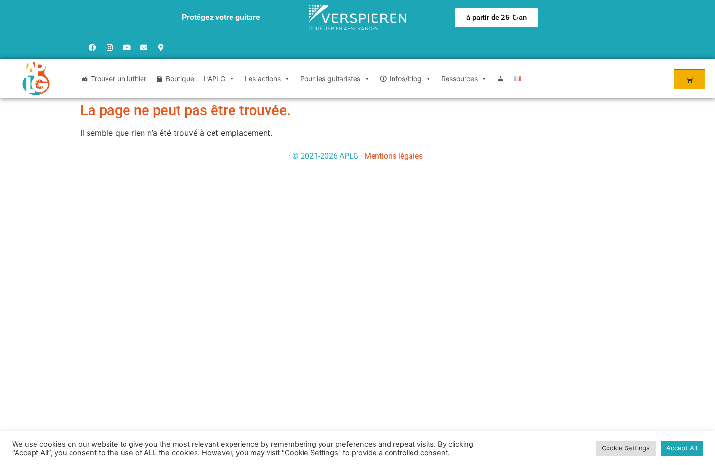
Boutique (180, 78)
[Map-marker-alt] (160, 47)
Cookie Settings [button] (626, 448)
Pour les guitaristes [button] (330, 78)
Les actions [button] (263, 78)
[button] (496, 17)
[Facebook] (92, 47)
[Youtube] (126, 47)
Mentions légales (393, 156)
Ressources (459, 78)
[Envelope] (143, 47)
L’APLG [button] (214, 78)
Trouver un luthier (118, 78)
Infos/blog (406, 78)
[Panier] (689, 79)
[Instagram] (109, 47)
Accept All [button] (681, 448)
